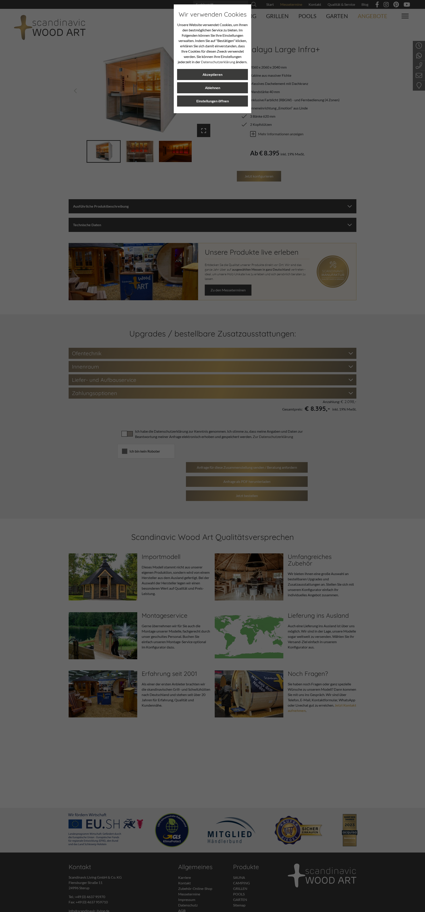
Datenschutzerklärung (218, 62)
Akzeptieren (212, 74)
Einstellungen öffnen (212, 101)
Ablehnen (212, 88)
